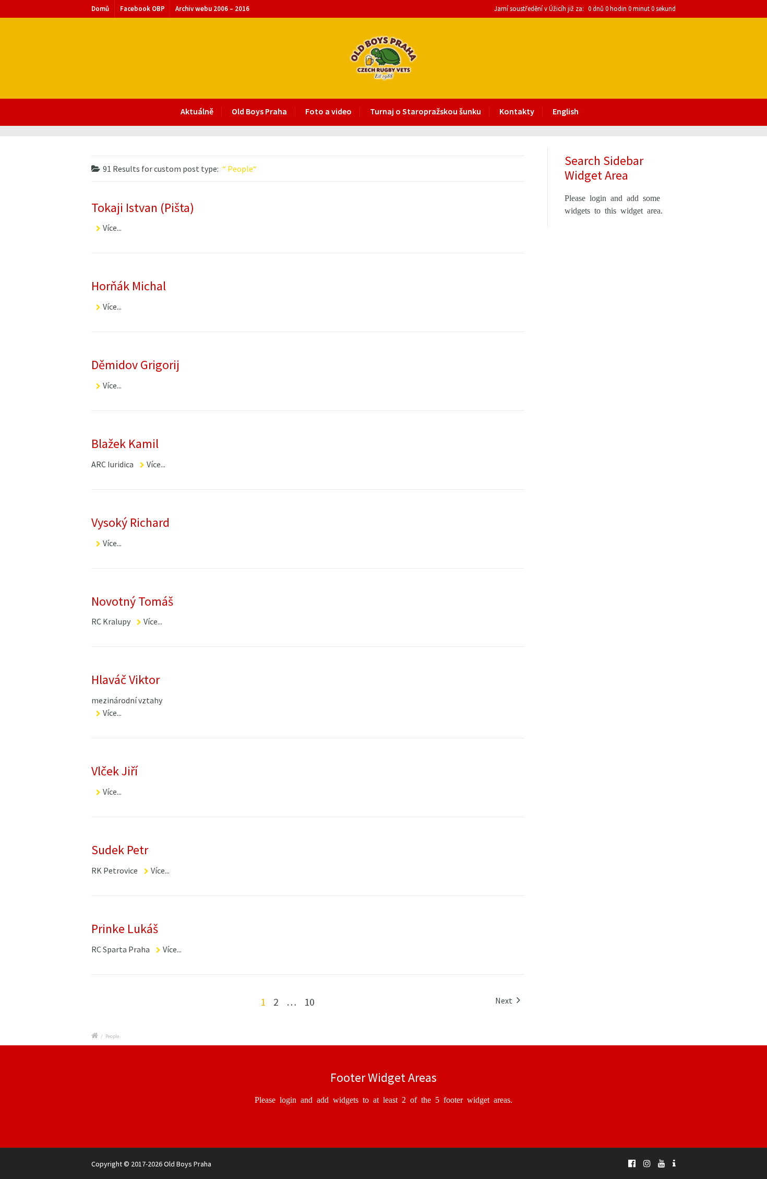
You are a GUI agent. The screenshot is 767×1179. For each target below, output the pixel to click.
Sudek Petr (119, 850)
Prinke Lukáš (124, 929)
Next (504, 1000)
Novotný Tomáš (132, 601)
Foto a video (328, 111)
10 (309, 1001)
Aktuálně (197, 111)
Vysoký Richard (130, 522)
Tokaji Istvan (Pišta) (142, 207)
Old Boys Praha (259, 111)
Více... (112, 227)
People (112, 1036)
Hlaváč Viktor (125, 679)
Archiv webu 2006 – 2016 (212, 8)
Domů (100, 8)
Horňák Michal (128, 286)
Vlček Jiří (114, 771)
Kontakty (516, 111)
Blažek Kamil (125, 443)
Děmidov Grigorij (135, 365)
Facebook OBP (142, 8)
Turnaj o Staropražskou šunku (425, 111)
